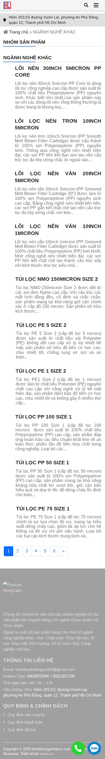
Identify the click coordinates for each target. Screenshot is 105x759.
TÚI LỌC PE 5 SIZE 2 (41, 325)
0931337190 (64, 676)
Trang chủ (18, 32)
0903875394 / (40, 676)
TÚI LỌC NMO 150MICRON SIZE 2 (56, 279)
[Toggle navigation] (96, 5)
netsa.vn (47, 754)
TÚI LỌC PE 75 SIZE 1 (43, 508)
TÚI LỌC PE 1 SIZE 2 (41, 371)
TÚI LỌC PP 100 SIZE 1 (43, 417)
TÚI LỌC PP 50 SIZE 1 (42, 462)
